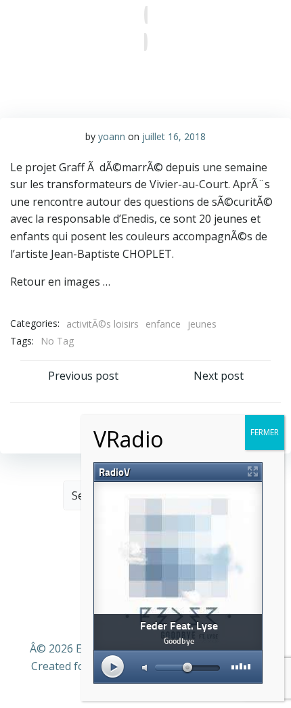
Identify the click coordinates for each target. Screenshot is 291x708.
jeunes (202, 323)
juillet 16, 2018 (174, 136)
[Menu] (146, 28)
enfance (163, 323)
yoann (111, 136)
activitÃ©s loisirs (102, 323)
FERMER (264, 432)
